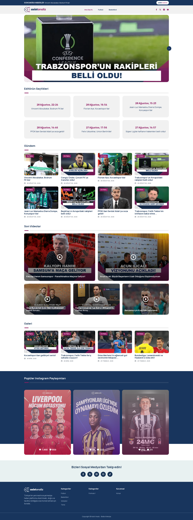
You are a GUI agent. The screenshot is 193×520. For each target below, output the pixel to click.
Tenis (63, 505)
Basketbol (113, 10)
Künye (118, 493)
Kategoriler (66, 489)
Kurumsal (120, 489)
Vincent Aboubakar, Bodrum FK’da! (57, 3)
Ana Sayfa (88, 10)
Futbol (100, 10)
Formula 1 (92, 493)
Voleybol (64, 501)
